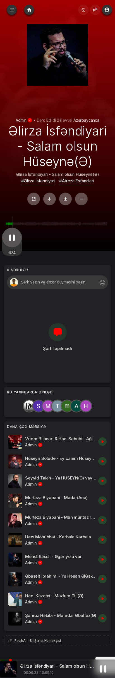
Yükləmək (65, 199)
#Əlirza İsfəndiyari (38, 180)
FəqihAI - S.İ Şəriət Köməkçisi (38, 640)
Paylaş (33, 199)
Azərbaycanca (86, 120)
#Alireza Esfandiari (76, 180)
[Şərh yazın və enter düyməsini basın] (57, 282)
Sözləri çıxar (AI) (49, 199)
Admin (22, 120)
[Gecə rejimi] (83, 10)
